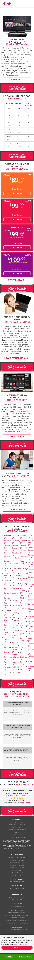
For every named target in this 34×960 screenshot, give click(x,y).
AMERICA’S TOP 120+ (17, 862)
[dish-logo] (14, 3)
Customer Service (17, 822)
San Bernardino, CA (25, 625)
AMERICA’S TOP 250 (17, 868)
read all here (26, 802)
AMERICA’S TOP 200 (17, 865)
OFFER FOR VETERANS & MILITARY (17, 915)
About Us (17, 835)
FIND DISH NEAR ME (17, 888)
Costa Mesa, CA (6, 605)
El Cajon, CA (6, 632)
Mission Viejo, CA (15, 637)
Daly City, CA (5, 620)
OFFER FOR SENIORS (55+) (17, 913)
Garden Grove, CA (15, 548)
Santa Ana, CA (30, 542)
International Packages (17, 906)
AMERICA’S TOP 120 (17, 860)
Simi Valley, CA (30, 593)
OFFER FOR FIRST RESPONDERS (17, 923)
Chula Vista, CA (6, 575)
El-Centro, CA (7, 646)
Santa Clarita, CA (31, 557)
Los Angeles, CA (15, 620)
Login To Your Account (17, 825)
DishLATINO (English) (17, 897)
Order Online (17, 189)
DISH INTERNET (17, 870)
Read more (24, 944)
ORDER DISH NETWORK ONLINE (17, 930)
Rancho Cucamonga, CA (25, 590)
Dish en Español (17, 899)
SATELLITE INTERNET (17, 873)
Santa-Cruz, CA (30, 579)
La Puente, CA (15, 588)
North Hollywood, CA (16, 657)
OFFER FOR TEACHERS (17, 918)
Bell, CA (5, 552)
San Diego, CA (22, 632)
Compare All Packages (17, 857)
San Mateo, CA (23, 664)
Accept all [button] (17, 948)
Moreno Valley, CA (15, 649)
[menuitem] (28, 3)
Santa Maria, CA (30, 564)
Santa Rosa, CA (30, 571)
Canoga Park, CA (7, 563)
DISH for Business (17, 882)
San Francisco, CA (24, 640)
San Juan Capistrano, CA (24, 655)
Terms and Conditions (17, 830)
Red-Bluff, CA (22, 598)
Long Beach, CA (14, 612)
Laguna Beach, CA (15, 595)
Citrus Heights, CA (7, 582)
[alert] (17, 944)
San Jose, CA (22, 647)
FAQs (17, 832)
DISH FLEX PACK (17, 875)
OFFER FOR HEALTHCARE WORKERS (17, 920)
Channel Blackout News (17, 837)
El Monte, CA (7, 639)
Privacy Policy (17, 827)
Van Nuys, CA (30, 638)
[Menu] (28, 3)
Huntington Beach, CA (16, 570)
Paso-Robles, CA (23, 563)
